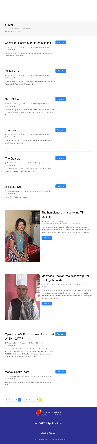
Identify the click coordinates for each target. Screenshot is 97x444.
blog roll (46, 223)
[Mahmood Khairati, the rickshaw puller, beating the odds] (22, 319)
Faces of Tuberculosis (76, 284)
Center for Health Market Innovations (28, 43)
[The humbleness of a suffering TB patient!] (22, 260)
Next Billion (12, 99)
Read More (60, 42)
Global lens (12, 71)
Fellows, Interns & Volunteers (59, 223)
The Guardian (13, 158)
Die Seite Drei (13, 186)
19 (37, 400)
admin (23, 47)
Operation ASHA (43, 439)
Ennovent (11, 130)
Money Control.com (17, 372)
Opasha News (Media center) (39, 47)
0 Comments (11, 49)
